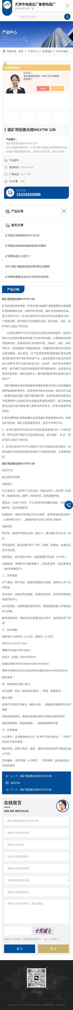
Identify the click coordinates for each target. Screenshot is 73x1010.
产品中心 (33, 51)
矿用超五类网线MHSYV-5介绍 (22, 235)
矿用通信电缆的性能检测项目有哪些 (25, 245)
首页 (21, 51)
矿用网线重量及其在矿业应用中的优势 (27, 276)
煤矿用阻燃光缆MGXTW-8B (36, 776)
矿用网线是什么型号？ (18, 256)
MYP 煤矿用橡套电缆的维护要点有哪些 (27, 266)
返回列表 (15, 783)
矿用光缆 (47, 51)
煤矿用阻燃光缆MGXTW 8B (35, 789)
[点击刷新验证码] (43, 931)
